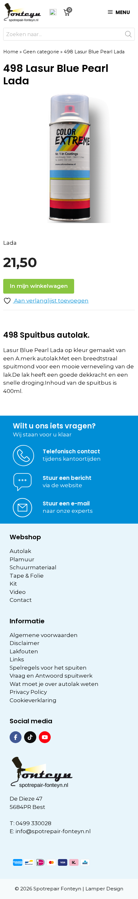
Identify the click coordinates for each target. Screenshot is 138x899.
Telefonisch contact (71, 451)
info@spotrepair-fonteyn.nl (53, 831)
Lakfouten (24, 651)
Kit (13, 583)
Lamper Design (104, 889)
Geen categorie (41, 52)
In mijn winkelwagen (39, 286)
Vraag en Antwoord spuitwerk (51, 675)
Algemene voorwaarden (44, 635)
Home (10, 52)
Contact (21, 600)
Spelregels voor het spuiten (48, 668)
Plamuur (22, 559)
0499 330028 (33, 823)
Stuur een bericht (67, 478)
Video (18, 592)
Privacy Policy (28, 692)
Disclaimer (24, 643)
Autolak (20, 551)
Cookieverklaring (33, 700)
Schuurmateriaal (33, 567)
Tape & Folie (27, 575)
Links (17, 659)
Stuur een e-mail (66, 503)
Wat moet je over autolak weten (54, 684)
